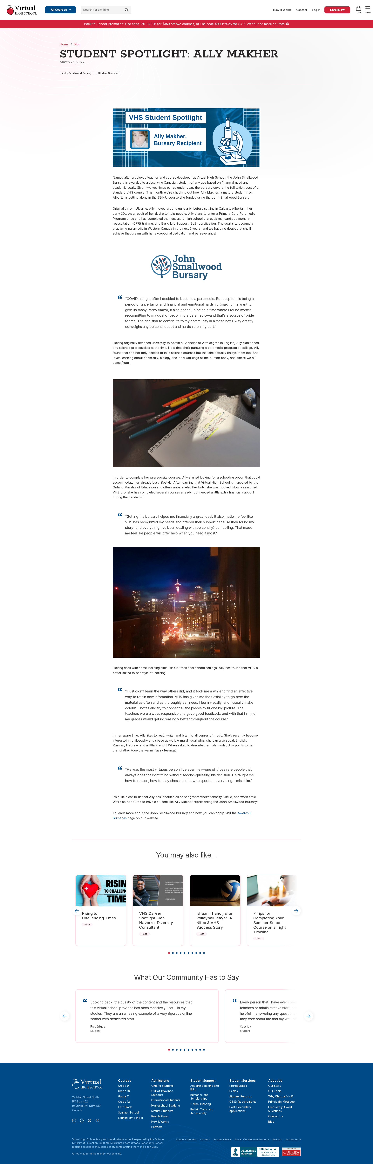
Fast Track (125, 1107)
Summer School (128, 1112)
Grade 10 (124, 1091)
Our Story (274, 1085)
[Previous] (77, 910)
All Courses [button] (59, 9)
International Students (165, 1100)
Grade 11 (123, 1096)
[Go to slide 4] (180, 953)
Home (64, 44)
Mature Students (162, 1111)
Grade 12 (124, 1101)
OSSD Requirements (242, 1101)
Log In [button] (316, 9)
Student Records (240, 1096)
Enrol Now (337, 9)
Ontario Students (162, 1085)
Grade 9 (123, 1085)
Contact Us (275, 1116)
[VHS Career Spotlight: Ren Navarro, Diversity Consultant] (158, 890)
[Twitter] (92, 1121)
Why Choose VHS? (281, 1096)
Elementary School (130, 1117)
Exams (233, 1091)
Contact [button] (301, 9)
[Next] (296, 910)
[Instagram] (76, 1121)
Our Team (274, 1091)
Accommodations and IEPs (204, 1087)
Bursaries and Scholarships (199, 1096)
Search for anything (96, 9)
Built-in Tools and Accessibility (202, 1111)
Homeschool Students (165, 1105)
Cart (359, 12)
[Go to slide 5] (184, 953)
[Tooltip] (287, 24)
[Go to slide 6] (188, 953)
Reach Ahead (160, 1116)
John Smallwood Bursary (77, 73)
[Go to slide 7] (192, 953)
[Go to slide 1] (169, 953)
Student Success (108, 73)
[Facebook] (84, 1121)
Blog (77, 44)
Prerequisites (238, 1085)
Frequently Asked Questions (280, 1109)
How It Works (282, 9)
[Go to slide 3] (177, 953)
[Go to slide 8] (196, 953)
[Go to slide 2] (173, 953)
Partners (156, 1126)
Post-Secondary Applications (240, 1109)
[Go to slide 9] (200, 953)
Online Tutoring (200, 1104)
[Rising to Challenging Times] (101, 890)
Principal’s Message (281, 1101)
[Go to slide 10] (204, 953)
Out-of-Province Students (162, 1092)
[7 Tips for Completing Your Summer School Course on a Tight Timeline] (272, 890)
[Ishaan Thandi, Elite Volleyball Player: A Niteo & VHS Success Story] (215, 890)
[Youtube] (97, 1121)
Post (87, 924)
